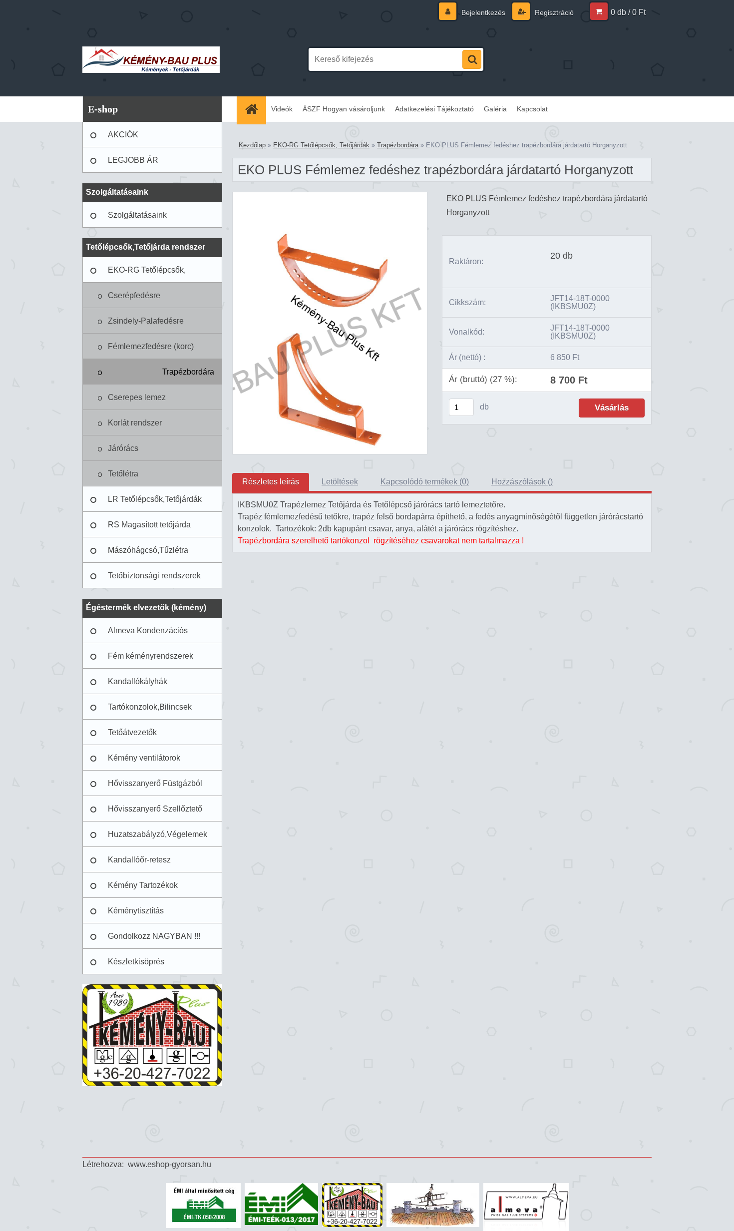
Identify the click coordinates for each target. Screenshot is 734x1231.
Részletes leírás (270, 481)
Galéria (495, 109)
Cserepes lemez (137, 397)
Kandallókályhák (137, 681)
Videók (282, 109)
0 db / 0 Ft (628, 12)
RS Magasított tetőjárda (149, 524)
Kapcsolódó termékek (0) (424, 481)
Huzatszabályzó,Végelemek (157, 834)
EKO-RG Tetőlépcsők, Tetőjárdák (147, 274)
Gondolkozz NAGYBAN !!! (154, 936)
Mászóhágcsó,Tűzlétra (148, 550)
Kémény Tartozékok (143, 885)
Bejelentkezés (483, 12)
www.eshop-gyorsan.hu (169, 1164)
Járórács (123, 448)
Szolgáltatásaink (137, 215)
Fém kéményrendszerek (150, 656)
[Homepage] (254, 109)
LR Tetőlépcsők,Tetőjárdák (155, 499)
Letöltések (340, 481)
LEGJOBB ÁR (133, 160)
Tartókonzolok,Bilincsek (150, 707)
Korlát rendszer (135, 422)
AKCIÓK (123, 134)
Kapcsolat (532, 109)
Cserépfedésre (134, 295)
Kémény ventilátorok (144, 758)
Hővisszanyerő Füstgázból (155, 783)
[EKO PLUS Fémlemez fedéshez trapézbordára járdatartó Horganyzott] (330, 196)
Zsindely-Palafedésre (146, 321)
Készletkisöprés (136, 961)
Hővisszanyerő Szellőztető (155, 809)
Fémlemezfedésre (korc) (151, 346)
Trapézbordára (188, 372)
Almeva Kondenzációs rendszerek (148, 634)
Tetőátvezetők (132, 732)
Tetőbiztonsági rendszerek (154, 575)
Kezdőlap (252, 145)
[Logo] (151, 59)
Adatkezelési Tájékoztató (434, 109)
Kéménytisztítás (136, 910)
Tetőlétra (123, 473)
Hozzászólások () (522, 481)
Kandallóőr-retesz (139, 859)
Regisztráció (553, 12)
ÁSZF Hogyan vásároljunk (344, 109)
